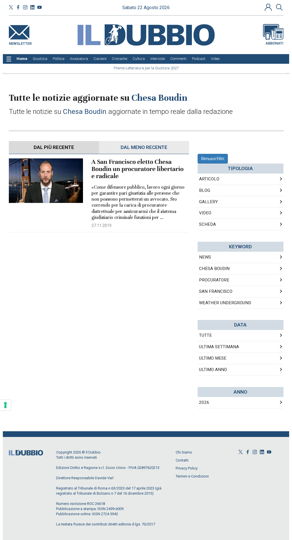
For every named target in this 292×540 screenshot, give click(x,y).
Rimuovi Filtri (212, 158)
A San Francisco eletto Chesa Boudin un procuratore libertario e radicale (138, 169)
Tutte (205, 335)
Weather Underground (225, 302)
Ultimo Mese (212, 358)
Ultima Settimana (219, 346)
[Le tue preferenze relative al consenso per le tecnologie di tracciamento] (5, 405)
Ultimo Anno (213, 369)
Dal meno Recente (144, 147)
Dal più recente (54, 147)
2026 (204, 402)
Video (205, 212)
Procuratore (214, 280)
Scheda (207, 224)
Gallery (208, 201)
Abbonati (274, 43)
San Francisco (215, 291)
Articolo (209, 179)
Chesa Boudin (214, 268)
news (205, 257)
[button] (269, 7)
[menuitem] (22, 59)
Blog (204, 190)
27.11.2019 (101, 225)
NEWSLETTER (20, 42)
